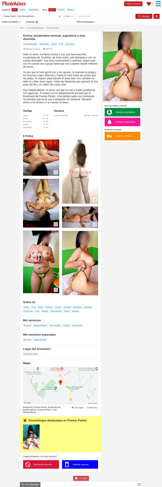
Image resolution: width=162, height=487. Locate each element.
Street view (91, 407)
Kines (14, 10)
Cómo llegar (77, 408)
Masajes (22, 10)
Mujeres (52, 10)
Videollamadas (33, 10)
